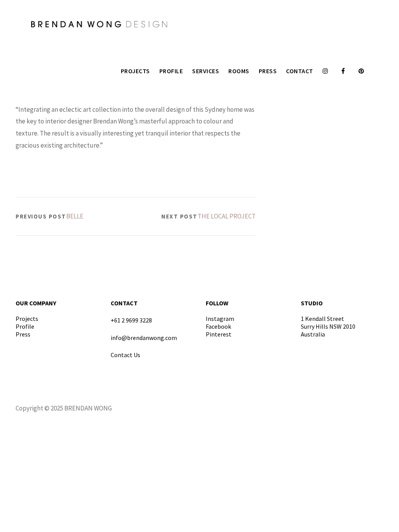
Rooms (238, 71)
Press (268, 71)
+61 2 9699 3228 (131, 320)
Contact (299, 71)
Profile (171, 71)
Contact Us (125, 355)
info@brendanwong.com (144, 338)
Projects (135, 71)
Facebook (218, 326)
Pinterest (218, 334)
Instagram (220, 318)
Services (205, 71)
